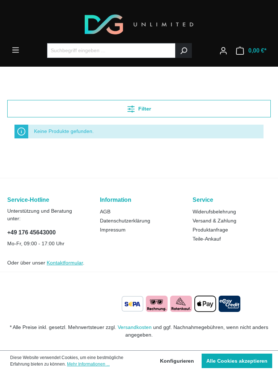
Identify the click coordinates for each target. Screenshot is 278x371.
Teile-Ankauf (207, 239)
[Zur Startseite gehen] (139, 24)
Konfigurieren (177, 361)
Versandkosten (135, 327)
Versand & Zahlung (214, 221)
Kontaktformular (65, 263)
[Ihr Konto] (223, 51)
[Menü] (15, 50)
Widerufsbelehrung (214, 211)
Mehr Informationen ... (88, 364)
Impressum (113, 230)
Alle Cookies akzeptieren (237, 361)
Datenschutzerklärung (125, 221)
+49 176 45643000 (31, 232)
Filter (144, 109)
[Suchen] (183, 50)
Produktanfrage (210, 230)
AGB (105, 211)
